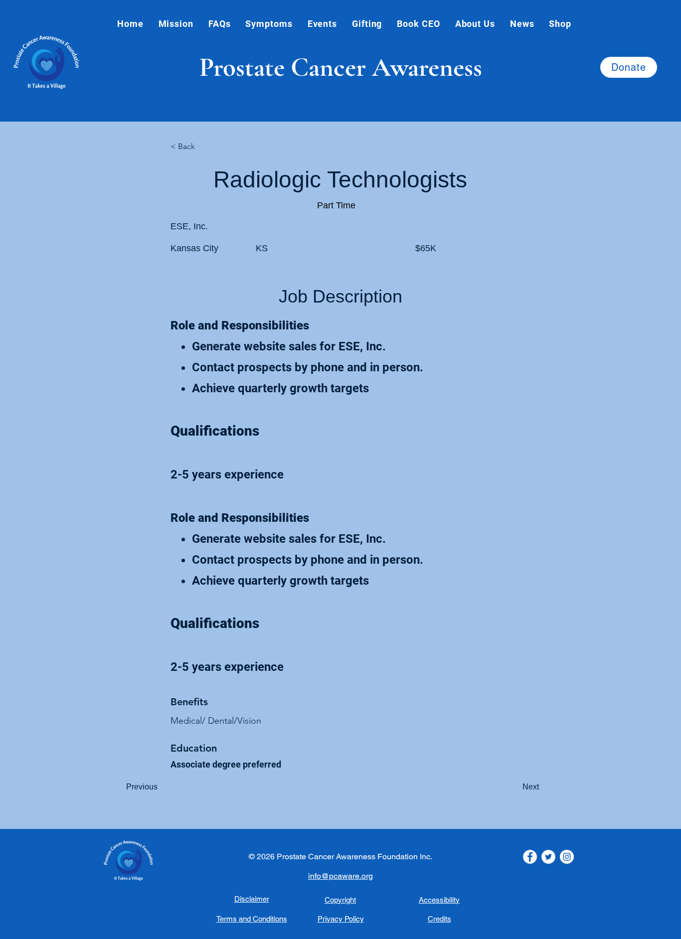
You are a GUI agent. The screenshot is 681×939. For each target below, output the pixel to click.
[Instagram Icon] (567, 857)
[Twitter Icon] (548, 857)
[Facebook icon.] (530, 857)
